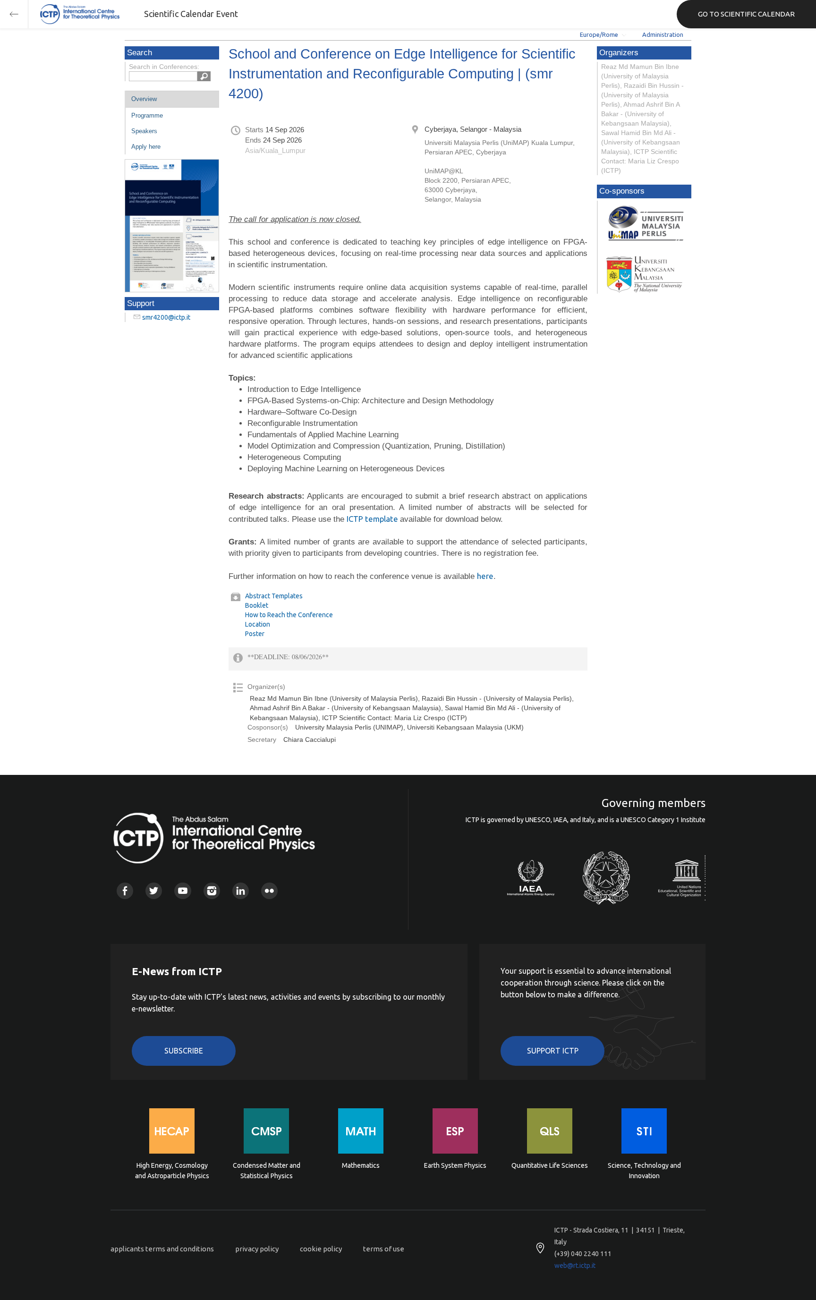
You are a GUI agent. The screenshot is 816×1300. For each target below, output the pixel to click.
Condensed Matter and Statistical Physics (266, 1171)
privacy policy (257, 1249)
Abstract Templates (274, 596)
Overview (144, 98)
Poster (254, 633)
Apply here (146, 146)
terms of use (383, 1249)
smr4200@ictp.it (166, 317)
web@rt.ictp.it (574, 1265)
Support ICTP (552, 1050)
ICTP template (373, 518)
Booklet (256, 605)
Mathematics (361, 1165)
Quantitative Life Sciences (549, 1165)
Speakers (144, 131)
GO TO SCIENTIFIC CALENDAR (746, 14)
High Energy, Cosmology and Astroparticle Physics (172, 1171)
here (485, 575)
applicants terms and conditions (162, 1249)
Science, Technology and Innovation (644, 1171)
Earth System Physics (455, 1165)
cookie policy (321, 1249)
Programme (147, 115)
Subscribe (183, 1050)
